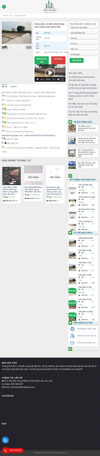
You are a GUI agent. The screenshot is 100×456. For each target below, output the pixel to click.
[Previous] (5, 32)
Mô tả (4, 87)
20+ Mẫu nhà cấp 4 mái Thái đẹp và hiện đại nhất (83, 105)
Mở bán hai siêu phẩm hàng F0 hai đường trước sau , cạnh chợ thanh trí (54, 190)
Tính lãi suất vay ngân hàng (87, 336)
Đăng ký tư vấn (42, 60)
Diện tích (9, 201)
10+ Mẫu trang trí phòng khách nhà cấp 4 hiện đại (82, 78)
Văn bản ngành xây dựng (87, 343)
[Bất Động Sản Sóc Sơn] (50, 6)
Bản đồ (13, 87)
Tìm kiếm (76, 60)
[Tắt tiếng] (58, 79)
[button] (50, 73)
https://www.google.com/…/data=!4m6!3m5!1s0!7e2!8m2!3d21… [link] (29, 135)
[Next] (28, 32)
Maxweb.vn (62, 453)
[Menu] (4, 7)
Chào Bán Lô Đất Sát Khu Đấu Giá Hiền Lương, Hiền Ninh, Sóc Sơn (10, 190)
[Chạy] (37, 79)
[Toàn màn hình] (62, 79)
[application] (50, 73)
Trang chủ (7, 16)
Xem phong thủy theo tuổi (87, 329)
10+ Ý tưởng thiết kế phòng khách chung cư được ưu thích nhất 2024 (83, 96)
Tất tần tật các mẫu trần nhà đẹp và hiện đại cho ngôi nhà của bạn (83, 86)
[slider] (48, 79)
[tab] (4, 86)
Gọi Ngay (58, 59)
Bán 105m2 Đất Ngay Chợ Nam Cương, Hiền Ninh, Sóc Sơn (33, 189)
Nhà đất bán (20, 16)
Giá (6, 197)
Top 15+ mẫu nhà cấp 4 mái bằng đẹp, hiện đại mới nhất (83, 113)
